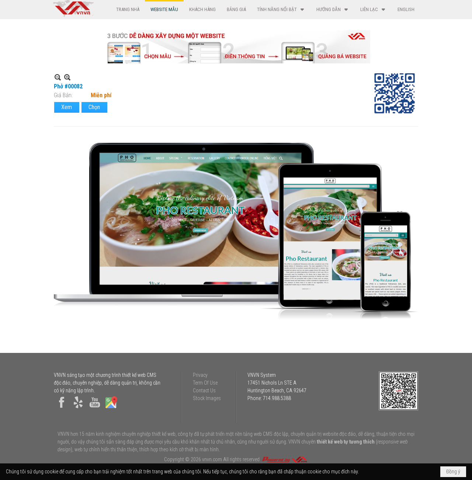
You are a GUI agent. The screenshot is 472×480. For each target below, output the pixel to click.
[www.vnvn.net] (284, 459)
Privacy (200, 375)
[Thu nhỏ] (58, 77)
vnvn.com (212, 459)
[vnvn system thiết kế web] (73, 15)
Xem (66, 107)
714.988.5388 (277, 398)
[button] (281, 9)
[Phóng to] (67, 77)
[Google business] (111, 408)
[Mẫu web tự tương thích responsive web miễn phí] (236, 61)
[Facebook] (61, 408)
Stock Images (207, 398)
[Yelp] (78, 408)
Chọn (94, 107)
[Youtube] (95, 408)
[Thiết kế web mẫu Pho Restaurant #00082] (236, 231)
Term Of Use (205, 383)
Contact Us (204, 390)
